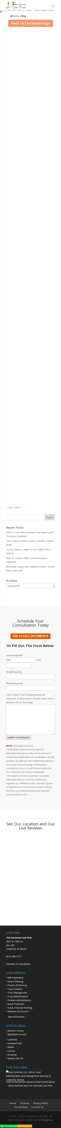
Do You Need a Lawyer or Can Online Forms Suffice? (26, 139)
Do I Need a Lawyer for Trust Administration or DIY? (26, 274)
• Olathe (10, 1047)
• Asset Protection (15, 1003)
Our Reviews (20, 1106)
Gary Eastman (19, 53)
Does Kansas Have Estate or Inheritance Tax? (25, 421)
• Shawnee (11, 1054)
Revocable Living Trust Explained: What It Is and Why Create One (28, 229)
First (8, 659)
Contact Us (37, 1106)
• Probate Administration (18, 1000)
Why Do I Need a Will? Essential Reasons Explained (27, 184)
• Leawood (11, 1039)
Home (16, 16)
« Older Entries (13, 507)
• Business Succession (17, 1011)
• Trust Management (16, 992)
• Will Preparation (14, 977)
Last (38, 659)
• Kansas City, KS (14, 1058)
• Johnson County (15, 1030)
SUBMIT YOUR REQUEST (18, 737)
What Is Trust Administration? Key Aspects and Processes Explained (29, 49)
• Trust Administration (17, 996)
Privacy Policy (40, 1103)
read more (14, 76)
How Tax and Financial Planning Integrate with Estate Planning (27, 466)
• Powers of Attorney (16, 985)
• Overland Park (14, 1043)
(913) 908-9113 (13, 956)
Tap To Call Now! (9, 1126)
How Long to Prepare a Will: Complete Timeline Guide (25, 94)
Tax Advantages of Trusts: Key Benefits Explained (27, 372)
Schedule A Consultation (18, 963)
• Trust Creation (14, 988)
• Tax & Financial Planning (19, 1007)
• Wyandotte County (16, 1034)
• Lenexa (10, 1050)
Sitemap (24, 1103)
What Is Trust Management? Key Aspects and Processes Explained (28, 323)
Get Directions (25, 1126)
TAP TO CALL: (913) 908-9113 (30, 636)
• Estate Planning (14, 981)
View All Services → (16, 1016)
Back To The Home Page (30, 23)
